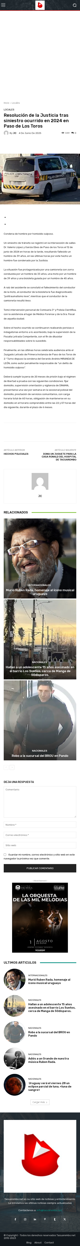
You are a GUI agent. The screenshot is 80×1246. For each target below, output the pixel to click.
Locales (16, 102)
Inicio (6, 102)
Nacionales (39, 662)
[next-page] (12, 767)
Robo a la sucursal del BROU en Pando (40, 756)
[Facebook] (15, 1219)
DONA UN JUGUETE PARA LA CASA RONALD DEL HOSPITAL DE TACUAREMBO (59, 456)
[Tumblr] (54, 1219)
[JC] (7, 133)
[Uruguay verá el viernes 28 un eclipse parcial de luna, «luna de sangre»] (14, 1085)
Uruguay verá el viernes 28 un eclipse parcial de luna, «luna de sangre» (49, 1087)
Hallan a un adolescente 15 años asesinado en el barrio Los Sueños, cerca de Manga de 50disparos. (40, 671)
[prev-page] (6, 767)
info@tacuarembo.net (49, 1210)
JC (14, 133)
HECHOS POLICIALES (16, 453)
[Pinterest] (45, 1219)
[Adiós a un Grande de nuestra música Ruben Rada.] (14, 1058)
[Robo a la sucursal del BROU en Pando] (40, 720)
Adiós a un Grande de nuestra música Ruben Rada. (48, 1060)
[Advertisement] (40, 55)
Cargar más (39, 1102)
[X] (64, 1219)
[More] (48, 145)
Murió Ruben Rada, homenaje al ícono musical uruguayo (40, 592)
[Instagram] (25, 1219)
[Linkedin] (35, 1219)
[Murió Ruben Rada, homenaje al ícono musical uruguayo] (40, 558)
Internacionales (39, 585)
